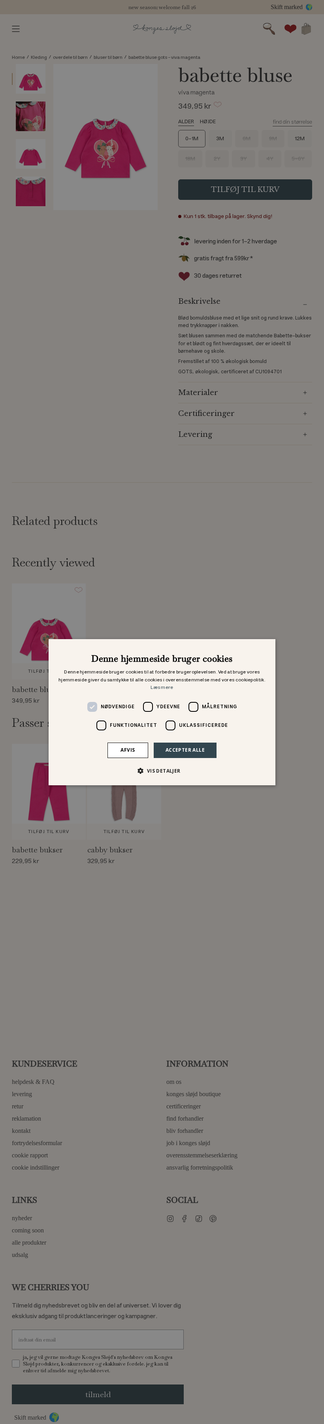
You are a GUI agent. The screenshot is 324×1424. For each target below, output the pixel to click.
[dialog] (162, 712)
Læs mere (162, 687)
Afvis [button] (128, 750)
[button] (161, 770)
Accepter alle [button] (185, 750)
